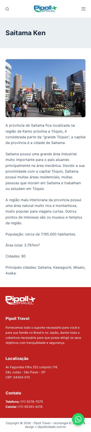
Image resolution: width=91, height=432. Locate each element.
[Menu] (83, 9)
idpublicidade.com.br (52, 426)
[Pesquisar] (7, 9)
